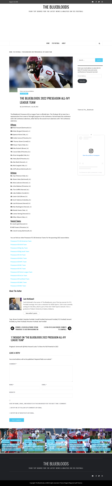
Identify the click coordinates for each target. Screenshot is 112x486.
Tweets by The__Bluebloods (85, 109)
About (64, 43)
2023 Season (5, 440)
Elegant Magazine (69, 483)
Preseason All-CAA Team (18, 255)
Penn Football (21, 321)
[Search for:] (86, 60)
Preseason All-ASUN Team (18, 244)
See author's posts (31, 313)
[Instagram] (101, 2)
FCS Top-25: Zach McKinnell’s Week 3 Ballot (11, 445)
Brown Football (17, 319)
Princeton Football (32, 321)
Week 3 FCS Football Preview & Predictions (54, 445)
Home (47, 43)
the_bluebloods (93, 172)
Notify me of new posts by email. (22, 413)
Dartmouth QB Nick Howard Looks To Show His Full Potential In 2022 (37, 347)
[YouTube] (92, 2)
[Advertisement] (56, 28)
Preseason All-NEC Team (18, 265)
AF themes (79, 483)
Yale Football (42, 321)
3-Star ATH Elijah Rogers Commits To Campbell (55, 328)
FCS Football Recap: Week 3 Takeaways (33, 445)
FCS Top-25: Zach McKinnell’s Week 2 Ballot (101, 445)
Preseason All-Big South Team (19, 251)
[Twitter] (98, 2)
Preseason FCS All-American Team (20, 241)
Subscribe (82, 81)
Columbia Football (28, 319)
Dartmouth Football (51, 319)
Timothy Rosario (75, 448)
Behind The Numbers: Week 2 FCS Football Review (78, 445)
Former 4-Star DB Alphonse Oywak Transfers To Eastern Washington (26, 328)
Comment (13, 364)
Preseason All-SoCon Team (18, 275)
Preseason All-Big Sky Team (19, 248)
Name (11, 385)
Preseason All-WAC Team (18, 286)
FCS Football (55, 43)
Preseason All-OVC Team (18, 269)
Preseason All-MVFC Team (18, 262)
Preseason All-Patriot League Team (21, 272)
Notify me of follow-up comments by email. (26, 408)
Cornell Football (40, 319)
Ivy (16, 321)
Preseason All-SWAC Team (18, 282)
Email (44, 385)
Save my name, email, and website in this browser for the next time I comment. (37, 404)
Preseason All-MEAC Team (18, 258)
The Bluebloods (56, 7)
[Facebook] (95, 2)
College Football (15, 440)
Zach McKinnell (26, 106)
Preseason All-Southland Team (19, 279)
